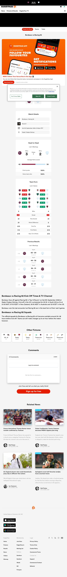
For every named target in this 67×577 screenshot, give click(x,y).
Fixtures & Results (12, 11)
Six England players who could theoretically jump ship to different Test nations (17, 473)
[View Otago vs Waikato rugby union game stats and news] (28, 337)
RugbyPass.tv (20, 545)
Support (32, 559)
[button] (65, 11)
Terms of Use (33, 545)
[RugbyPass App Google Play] (33, 525)
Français (19, 570)
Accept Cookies (51, 96)
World (18, 562)
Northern (19, 555)
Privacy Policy (34, 541)
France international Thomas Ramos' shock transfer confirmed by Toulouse (17, 429)
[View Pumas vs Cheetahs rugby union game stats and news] (49, 337)
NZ (17, 566)
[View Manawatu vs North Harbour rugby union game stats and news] (38, 337)
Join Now (19, 541)
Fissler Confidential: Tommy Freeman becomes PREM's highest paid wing (47, 429)
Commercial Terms (35, 552)
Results (5, 548)
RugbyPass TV (24, 11)
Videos (5, 556)
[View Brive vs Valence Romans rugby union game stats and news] (6, 337)
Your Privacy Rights (16, 96)
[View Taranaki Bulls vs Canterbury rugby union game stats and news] (17, 337)
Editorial (32, 566)
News (3, 11)
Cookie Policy (34, 548)
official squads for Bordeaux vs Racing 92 (20, 316)
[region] (33, 92)
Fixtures (5, 545)
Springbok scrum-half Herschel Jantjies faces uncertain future (48, 473)
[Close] (57, 86)
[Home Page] (8, 6)
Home (5, 541)
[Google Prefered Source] (33, 531)
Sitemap (5, 559)
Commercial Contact (36, 562)
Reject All (38, 96)
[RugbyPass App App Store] (33, 520)
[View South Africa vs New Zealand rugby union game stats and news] (60, 337)
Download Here (8, 82)
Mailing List (20, 548)
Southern (19, 559)
